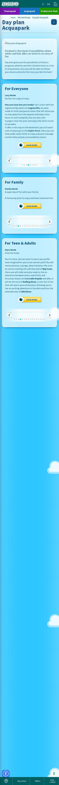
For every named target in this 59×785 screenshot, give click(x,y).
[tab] (22, 165)
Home (13, 17)
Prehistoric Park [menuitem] (49, 11)
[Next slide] (49, 161)
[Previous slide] (9, 161)
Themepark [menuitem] (10, 11)
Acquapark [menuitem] (29, 11)
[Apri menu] (54, 22)
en (48, 4)
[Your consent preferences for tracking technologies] (54, 773)
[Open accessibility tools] (5, 773)
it (43, 4)
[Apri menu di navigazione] (55, 4)
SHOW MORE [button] (31, 145)
